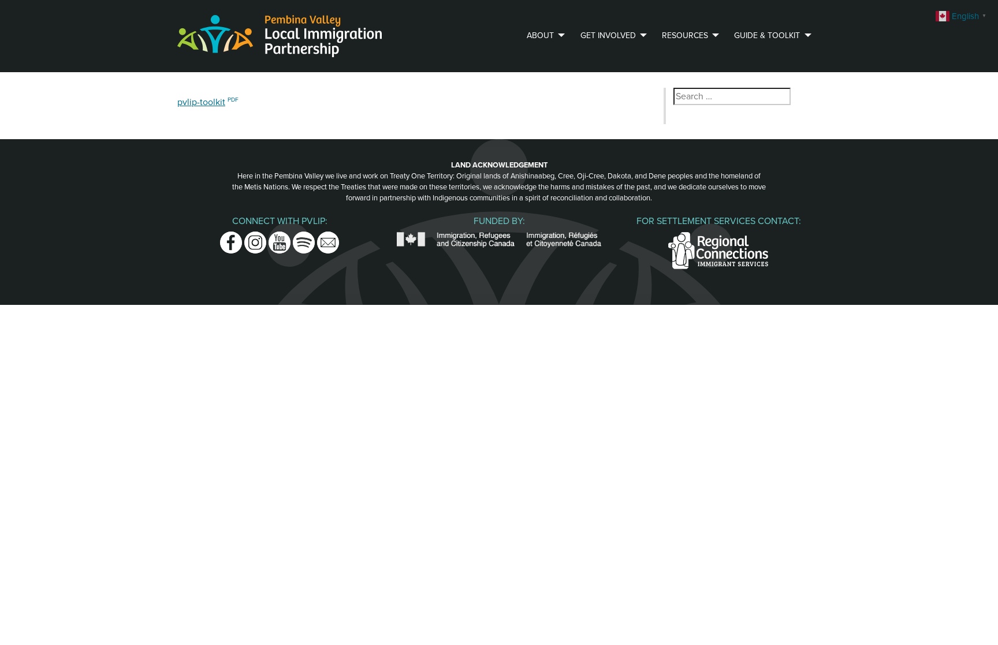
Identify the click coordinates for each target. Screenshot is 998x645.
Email (328, 238)
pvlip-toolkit (201, 102)
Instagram (255, 238)
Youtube (280, 238)
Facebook (231, 238)
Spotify (304, 238)
